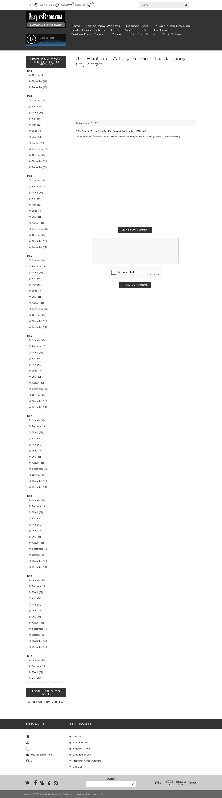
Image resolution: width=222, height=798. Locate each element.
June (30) (36, 131)
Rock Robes (171, 34)
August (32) (38, 383)
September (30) (40, 229)
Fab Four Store (142, 34)
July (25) (36, 137)
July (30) (36, 376)
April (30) (36, 118)
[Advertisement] (135, 96)
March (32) (37, 592)
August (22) (38, 143)
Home (75, 26)
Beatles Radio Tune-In (88, 34)
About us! (78, 736)
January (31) (38, 260)
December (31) (39, 247)
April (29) (36, 598)
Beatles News (122, 30)
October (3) (37, 75)
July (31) (36, 217)
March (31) (37, 112)
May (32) (36, 444)
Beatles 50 (57, 701)
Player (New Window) (103, 26)
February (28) (38, 266)
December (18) (39, 87)
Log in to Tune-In (47, 5)
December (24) (39, 167)
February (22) (38, 186)
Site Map (77, 767)
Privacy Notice (80, 742)
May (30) (36, 524)
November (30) (39, 161)
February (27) (38, 106)
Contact (118, 34)
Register (29, 5)
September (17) (40, 149)
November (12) (39, 81)
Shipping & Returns (82, 748)
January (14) (38, 180)
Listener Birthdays (154, 30)
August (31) (38, 223)
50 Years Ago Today (39, 701)
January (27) (38, 100)
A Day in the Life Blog (172, 26)
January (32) (38, 340)
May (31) (36, 124)
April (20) (36, 678)
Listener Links (137, 26)
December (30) (39, 647)
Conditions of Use (82, 754)
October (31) (38, 155)
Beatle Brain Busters (88, 30)
